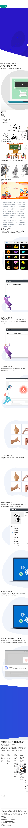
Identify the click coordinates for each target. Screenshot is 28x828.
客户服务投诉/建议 (15, 757)
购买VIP (3, 758)
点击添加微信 (22, 761)
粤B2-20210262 (8, 814)
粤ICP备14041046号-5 (18, 814)
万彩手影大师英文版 (15, 774)
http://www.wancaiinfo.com (8, 811)
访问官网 (3, 6)
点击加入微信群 (9, 821)
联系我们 (22, 755)
